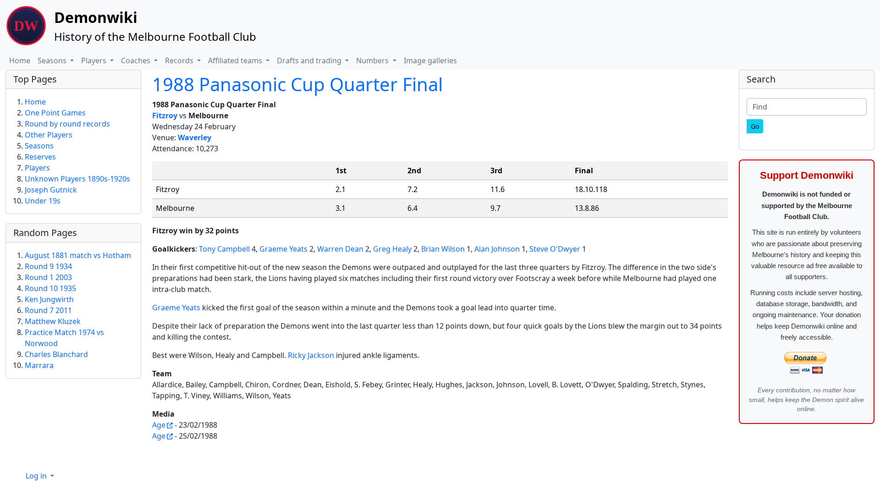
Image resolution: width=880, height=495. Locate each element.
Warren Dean (340, 249)
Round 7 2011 (48, 310)
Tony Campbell (224, 249)
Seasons (39, 146)
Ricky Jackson (311, 355)
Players (37, 168)
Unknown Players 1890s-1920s (77, 179)
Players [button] (94, 60)
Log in (37, 476)
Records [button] (180, 60)
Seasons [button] (53, 60)
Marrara (39, 365)
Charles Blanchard (56, 354)
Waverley (194, 137)
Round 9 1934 (48, 266)
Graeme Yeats (283, 249)
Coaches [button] (136, 60)
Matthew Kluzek (53, 321)
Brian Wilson (443, 249)
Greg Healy (392, 249)
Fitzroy (164, 115)
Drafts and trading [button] (310, 60)
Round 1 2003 (48, 277)
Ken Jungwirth (49, 299)
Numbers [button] (373, 60)
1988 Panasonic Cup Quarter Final (297, 84)
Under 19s (42, 201)
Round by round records (67, 124)
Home (19, 60)
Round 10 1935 (50, 288)
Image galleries (430, 60)
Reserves (40, 157)
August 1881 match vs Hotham (78, 255)
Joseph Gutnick (51, 190)
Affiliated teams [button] (236, 60)
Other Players (48, 135)
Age (158, 425)
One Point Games (55, 113)
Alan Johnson (497, 249)
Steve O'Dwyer (554, 249)
